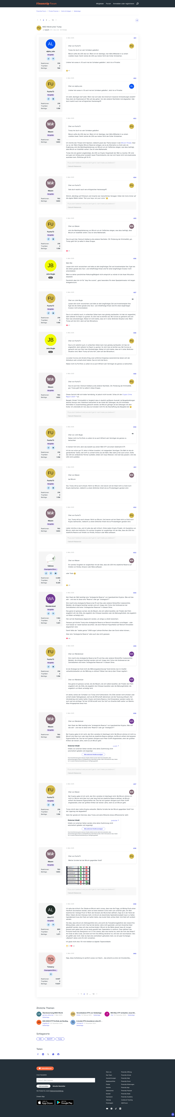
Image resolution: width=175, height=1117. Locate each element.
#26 (134, 258)
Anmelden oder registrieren (123, 4)
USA (40, 1039)
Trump (60, 1039)
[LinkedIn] (120, 1109)
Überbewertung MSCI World (52, 1013)
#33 (134, 553)
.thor (112, 1015)
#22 (135, 78)
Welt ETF (49, 1039)
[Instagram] (111, 1109)
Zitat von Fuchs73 (74, 46)
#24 (134, 177)
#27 (135, 292)
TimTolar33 (79, 1023)
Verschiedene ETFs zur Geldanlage (89, 1013)
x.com (115, 746)
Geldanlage (45, 1017)
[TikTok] (116, 1109)
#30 (134, 427)
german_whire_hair (48, 1015)
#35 (134, 646)
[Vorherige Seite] (37, 20)
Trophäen (44, 66)
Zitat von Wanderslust (75, 654)
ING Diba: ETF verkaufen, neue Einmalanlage (126, 1013)
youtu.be (114, 820)
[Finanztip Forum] (46, 3)
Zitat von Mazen (73, 226)
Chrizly (78, 1015)
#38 (134, 848)
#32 (134, 507)
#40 (134, 953)
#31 (135, 467)
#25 (135, 218)
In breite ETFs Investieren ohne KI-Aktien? (91, 1021)
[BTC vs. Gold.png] (78, 875)
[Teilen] (137, 20)
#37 (134, 784)
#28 (134, 333)
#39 (134, 904)
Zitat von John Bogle (75, 300)
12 (53, 20)
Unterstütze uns (47, 1068)
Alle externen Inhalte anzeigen (93, 754)
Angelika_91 (45, 1023)
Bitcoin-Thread (126, 143)
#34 (134, 593)
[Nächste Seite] (56, 20)
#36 (134, 713)
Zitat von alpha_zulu (75, 86)
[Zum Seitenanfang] (173, 1114)
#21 (135, 38)
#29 (134, 374)
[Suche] (137, 3)
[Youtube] (107, 1109)
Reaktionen (45, 63)
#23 (134, 118)
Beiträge (44, 68)
